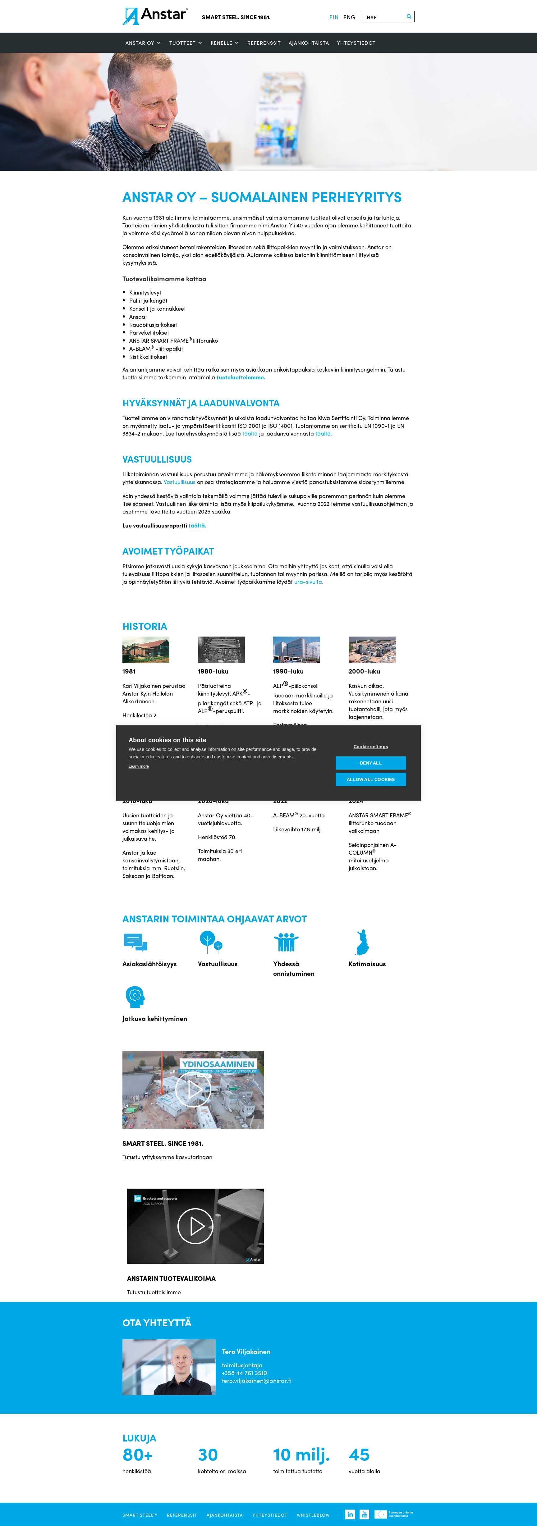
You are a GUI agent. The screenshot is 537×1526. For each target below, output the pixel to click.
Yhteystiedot (356, 42)
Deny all (371, 763)
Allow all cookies (371, 779)
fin (334, 17)
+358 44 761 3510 (244, 1372)
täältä (250, 433)
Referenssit (264, 42)
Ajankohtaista (309, 42)
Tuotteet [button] (182, 42)
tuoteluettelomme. (242, 377)
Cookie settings (371, 746)
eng (349, 17)
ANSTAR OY (140, 42)
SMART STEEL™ (140, 1515)
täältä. (323, 433)
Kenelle (221, 42)
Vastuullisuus (179, 481)
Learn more (139, 766)
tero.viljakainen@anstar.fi (256, 1380)
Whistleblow (313, 1515)
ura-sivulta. (308, 581)
